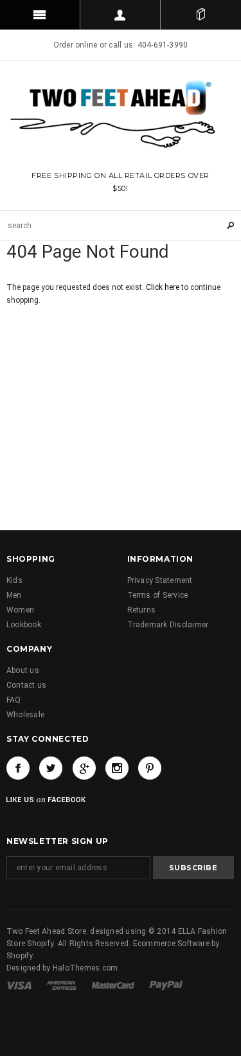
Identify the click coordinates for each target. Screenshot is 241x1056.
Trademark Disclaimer (168, 624)
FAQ (13, 699)
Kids (14, 580)
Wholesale (25, 714)
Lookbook (23, 624)
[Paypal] (166, 984)
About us (22, 670)
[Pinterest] (149, 768)
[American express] (62, 984)
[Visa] (19, 984)
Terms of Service (157, 595)
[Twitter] (50, 768)
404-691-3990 (163, 44)
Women (20, 609)
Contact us (26, 685)
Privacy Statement (160, 580)
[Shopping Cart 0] (201, 15)
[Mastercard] (114, 984)
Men (14, 595)
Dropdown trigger (120, 15)
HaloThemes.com (85, 967)
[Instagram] (117, 768)
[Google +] (84, 768)
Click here (163, 287)
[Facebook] (18, 768)
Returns (141, 609)
